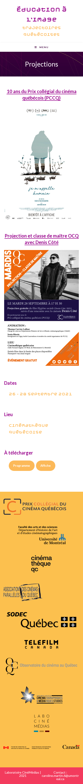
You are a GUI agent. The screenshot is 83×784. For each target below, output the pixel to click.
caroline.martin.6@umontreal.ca (60, 777)
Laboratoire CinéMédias (22, 772)
